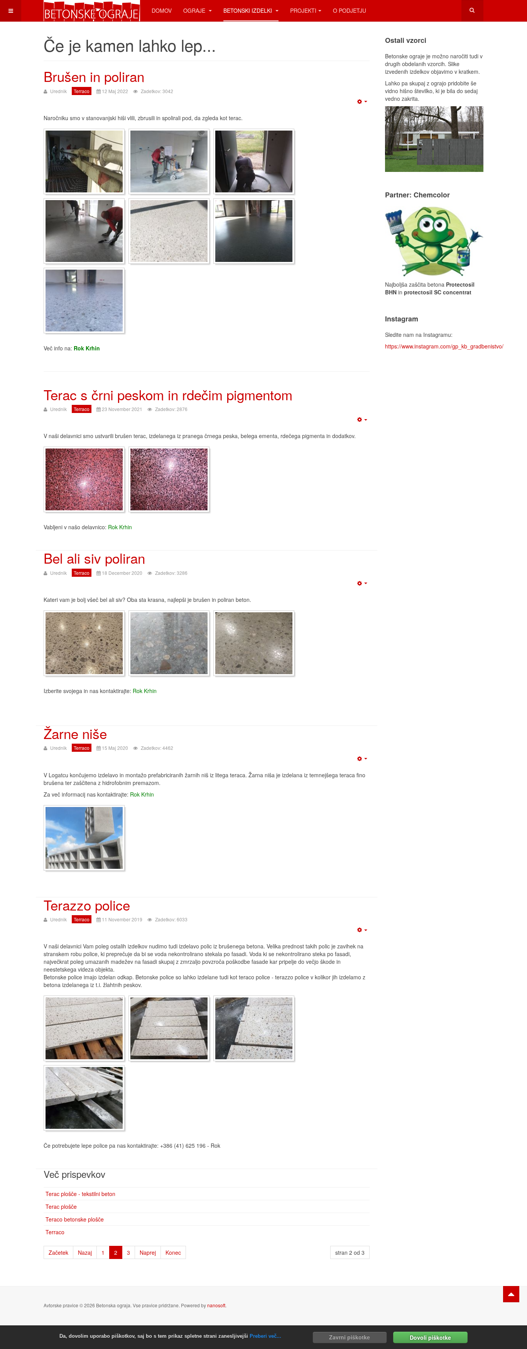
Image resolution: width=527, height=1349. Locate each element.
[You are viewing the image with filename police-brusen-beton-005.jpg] (84, 1098)
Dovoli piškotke (430, 1337)
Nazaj (85, 1252)
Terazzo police (87, 904)
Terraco (55, 1232)
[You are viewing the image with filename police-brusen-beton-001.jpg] (84, 1028)
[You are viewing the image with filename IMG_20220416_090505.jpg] (253, 161)
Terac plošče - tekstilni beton (80, 1194)
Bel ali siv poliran (94, 557)
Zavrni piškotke (349, 1337)
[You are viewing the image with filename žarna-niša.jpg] (84, 838)
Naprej (148, 1252)
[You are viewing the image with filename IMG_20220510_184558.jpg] (84, 300)
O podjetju (349, 10)
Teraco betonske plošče (75, 1219)
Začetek (58, 1252)
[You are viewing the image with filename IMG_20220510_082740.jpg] (253, 231)
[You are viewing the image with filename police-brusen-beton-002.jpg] (169, 1028)
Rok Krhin (87, 348)
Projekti (303, 10)
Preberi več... (265, 1336)
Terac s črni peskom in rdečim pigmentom (168, 394)
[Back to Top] (511, 1294)
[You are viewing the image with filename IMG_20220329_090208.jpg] (84, 161)
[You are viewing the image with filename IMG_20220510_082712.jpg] (169, 231)
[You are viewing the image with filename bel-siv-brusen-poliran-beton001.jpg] (84, 643)
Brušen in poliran (94, 76)
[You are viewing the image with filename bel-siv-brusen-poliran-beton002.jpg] (169, 643)
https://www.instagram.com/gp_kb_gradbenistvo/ (444, 346)
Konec (173, 1252)
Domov (162, 10)
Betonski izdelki (248, 10)
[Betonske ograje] (92, 10)
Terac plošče (61, 1206)
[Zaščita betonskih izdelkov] (434, 241)
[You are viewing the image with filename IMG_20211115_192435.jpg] (84, 479)
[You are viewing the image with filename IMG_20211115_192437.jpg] (169, 479)
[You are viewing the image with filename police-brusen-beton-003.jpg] (253, 1028)
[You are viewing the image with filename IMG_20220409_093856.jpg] (169, 161)
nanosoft (216, 1305)
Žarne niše (75, 733)
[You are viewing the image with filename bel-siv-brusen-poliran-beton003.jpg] (253, 643)
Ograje (195, 10)
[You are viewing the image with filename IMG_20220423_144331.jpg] (84, 231)
